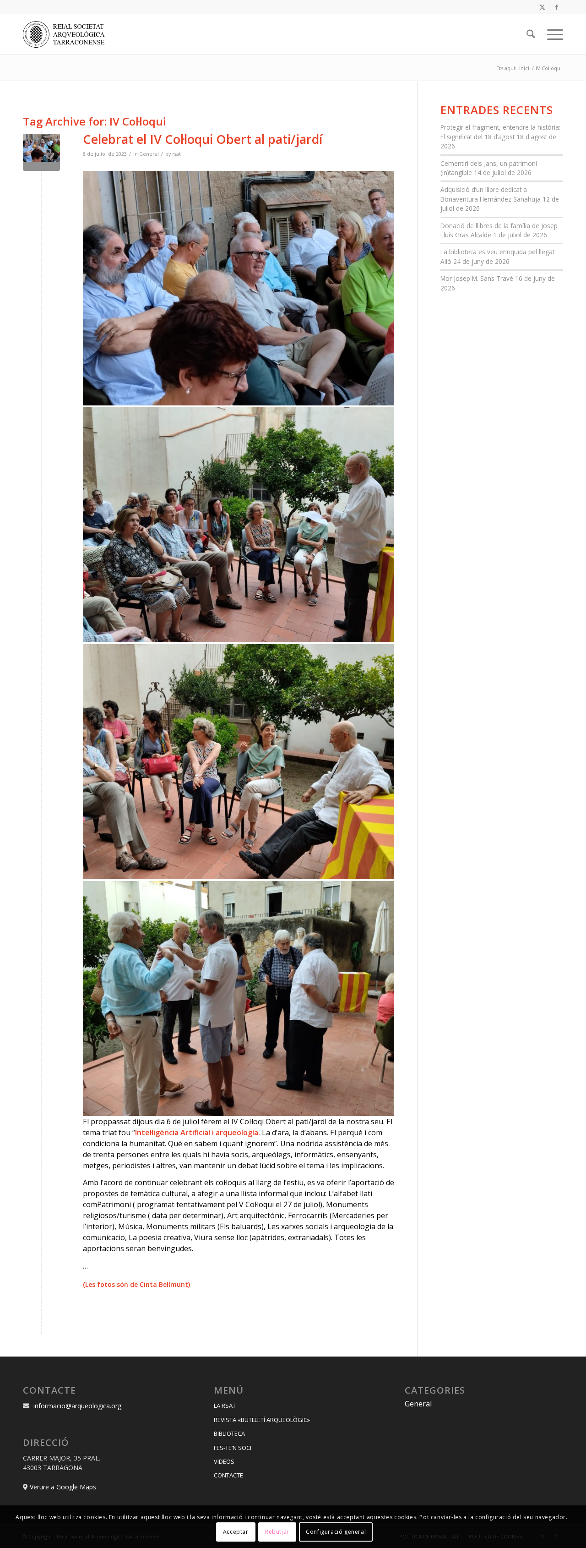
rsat (176, 154)
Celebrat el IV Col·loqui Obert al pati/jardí (202, 139)
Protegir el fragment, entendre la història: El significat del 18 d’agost (500, 132)
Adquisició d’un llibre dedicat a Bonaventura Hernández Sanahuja (490, 194)
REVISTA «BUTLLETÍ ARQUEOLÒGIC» (262, 1420)
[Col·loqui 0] (41, 152)
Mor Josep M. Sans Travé (476, 278)
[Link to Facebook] (556, 7)
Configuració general (336, 1532)
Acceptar (236, 1532)
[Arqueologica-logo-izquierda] (67, 34)
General (149, 154)
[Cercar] (531, 34)
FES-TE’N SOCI (232, 1448)
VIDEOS (224, 1461)
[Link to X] (542, 7)
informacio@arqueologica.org (77, 1405)
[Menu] (552, 34)
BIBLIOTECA (229, 1433)
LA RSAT (225, 1405)
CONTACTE (228, 1475)
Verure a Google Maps (63, 1486)
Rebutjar (277, 1532)
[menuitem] (531, 34)
